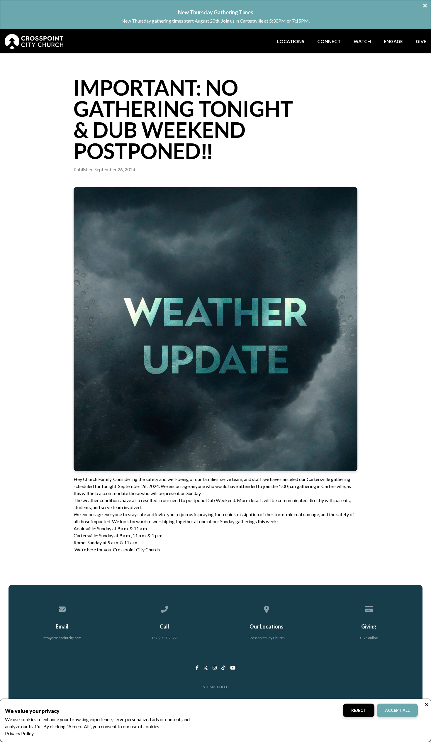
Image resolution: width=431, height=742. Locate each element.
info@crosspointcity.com (62, 638)
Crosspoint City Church (266, 638)
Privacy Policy (19, 733)
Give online (369, 638)
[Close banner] (425, 6)
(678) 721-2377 (164, 638)
